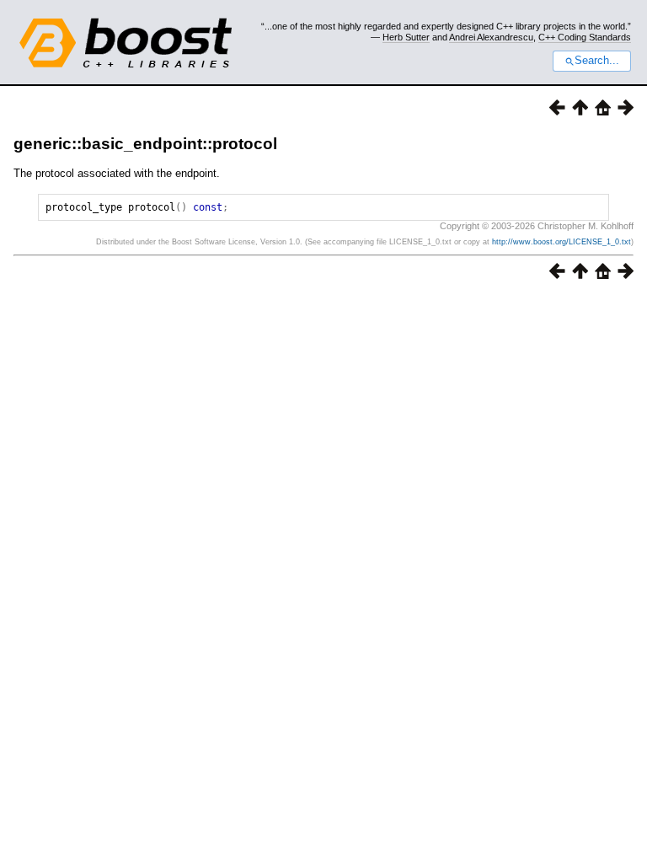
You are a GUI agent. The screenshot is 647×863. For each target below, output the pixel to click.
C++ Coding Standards (584, 37)
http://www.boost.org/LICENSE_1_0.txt (561, 242)
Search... (597, 61)
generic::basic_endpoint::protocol (145, 144)
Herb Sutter (406, 37)
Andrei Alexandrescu (491, 37)
